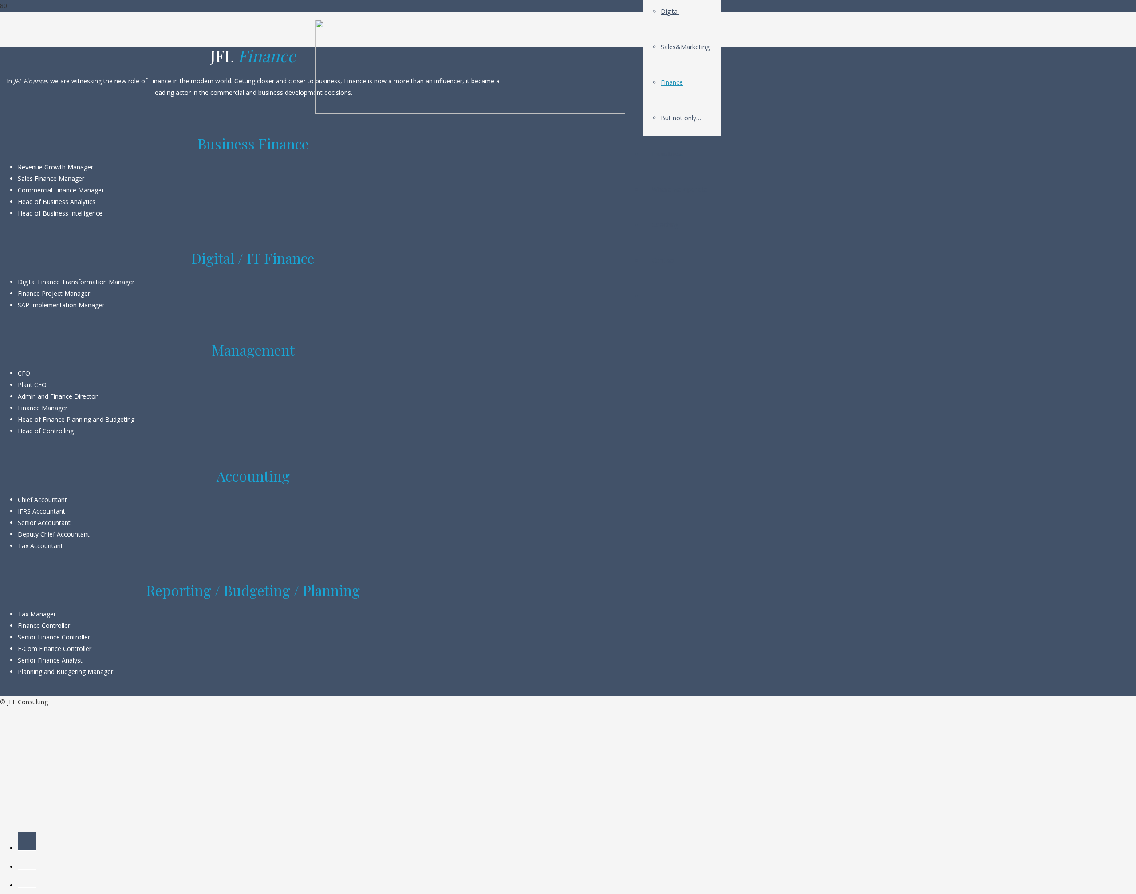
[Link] (470, 111)
